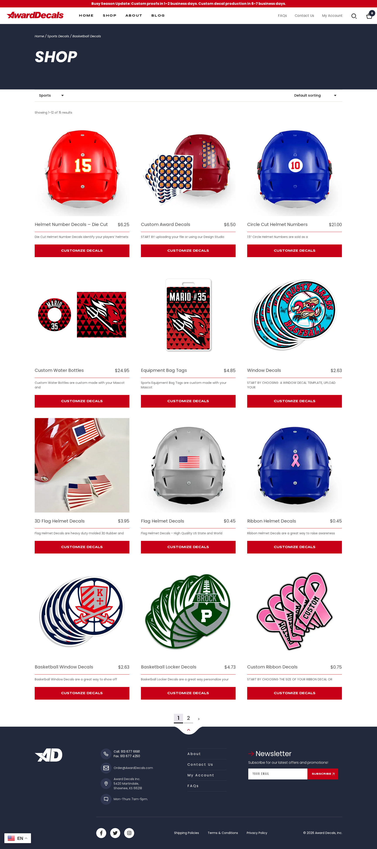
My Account (332, 15)
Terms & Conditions (223, 833)
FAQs (282, 15)
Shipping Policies (186, 833)
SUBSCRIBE (321, 774)
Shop (110, 15)
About (134, 15)
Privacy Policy (257, 833)
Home (86, 15)
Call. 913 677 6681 (127, 751)
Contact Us (304, 15)
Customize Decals (82, 250)
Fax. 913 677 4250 (127, 756)
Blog (158, 15)
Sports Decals (58, 36)
